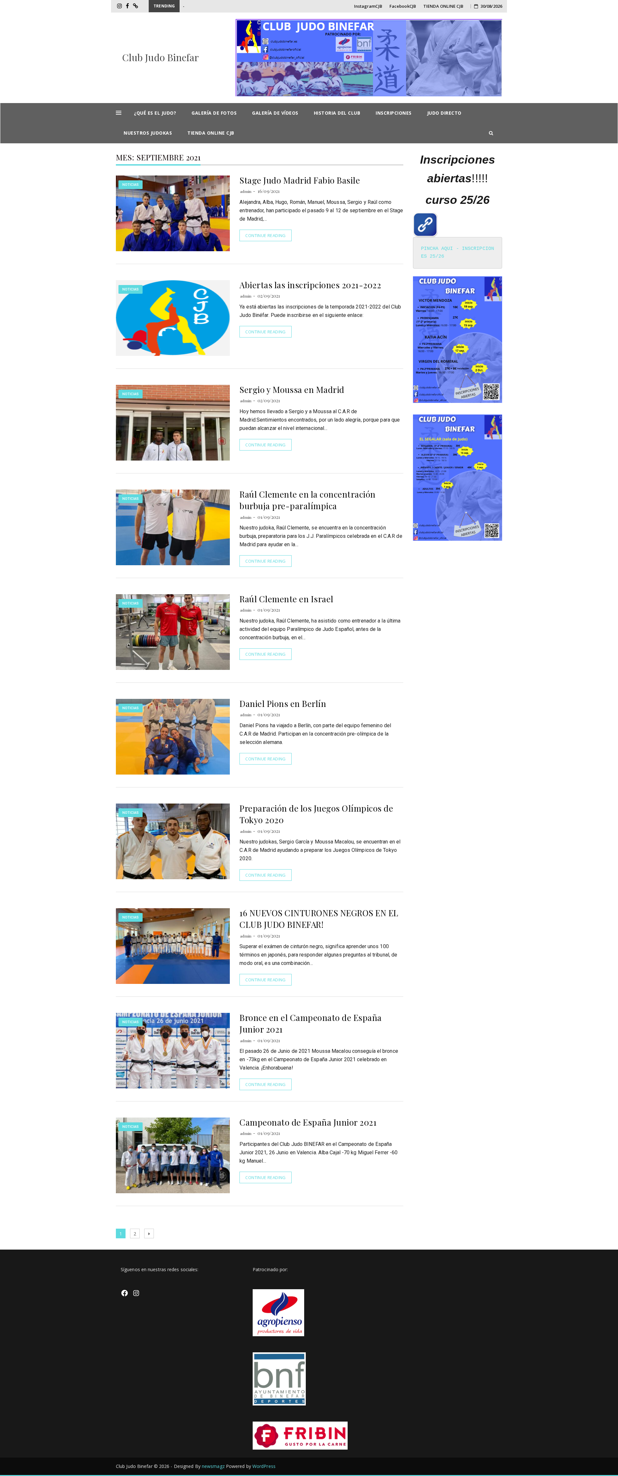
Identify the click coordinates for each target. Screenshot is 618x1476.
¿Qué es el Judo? (155, 113)
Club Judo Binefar (160, 57)
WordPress (264, 1466)
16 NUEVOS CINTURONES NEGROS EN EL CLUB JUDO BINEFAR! (318, 918)
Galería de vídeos (275, 113)
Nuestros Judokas (148, 133)
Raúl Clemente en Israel (286, 599)
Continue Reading (265, 235)
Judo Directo (444, 113)
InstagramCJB (368, 6)
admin (245, 191)
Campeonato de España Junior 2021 (308, 1122)
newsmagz (213, 1466)
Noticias (130, 185)
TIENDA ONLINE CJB (443, 6)
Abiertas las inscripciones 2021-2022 (310, 284)
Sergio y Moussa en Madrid (291, 389)
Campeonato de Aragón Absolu (213, 6)
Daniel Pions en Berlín (282, 703)
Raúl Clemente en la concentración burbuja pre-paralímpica (307, 500)
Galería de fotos (214, 113)
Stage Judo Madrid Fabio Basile (299, 180)
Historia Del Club (337, 113)
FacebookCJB (402, 6)
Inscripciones (394, 113)
